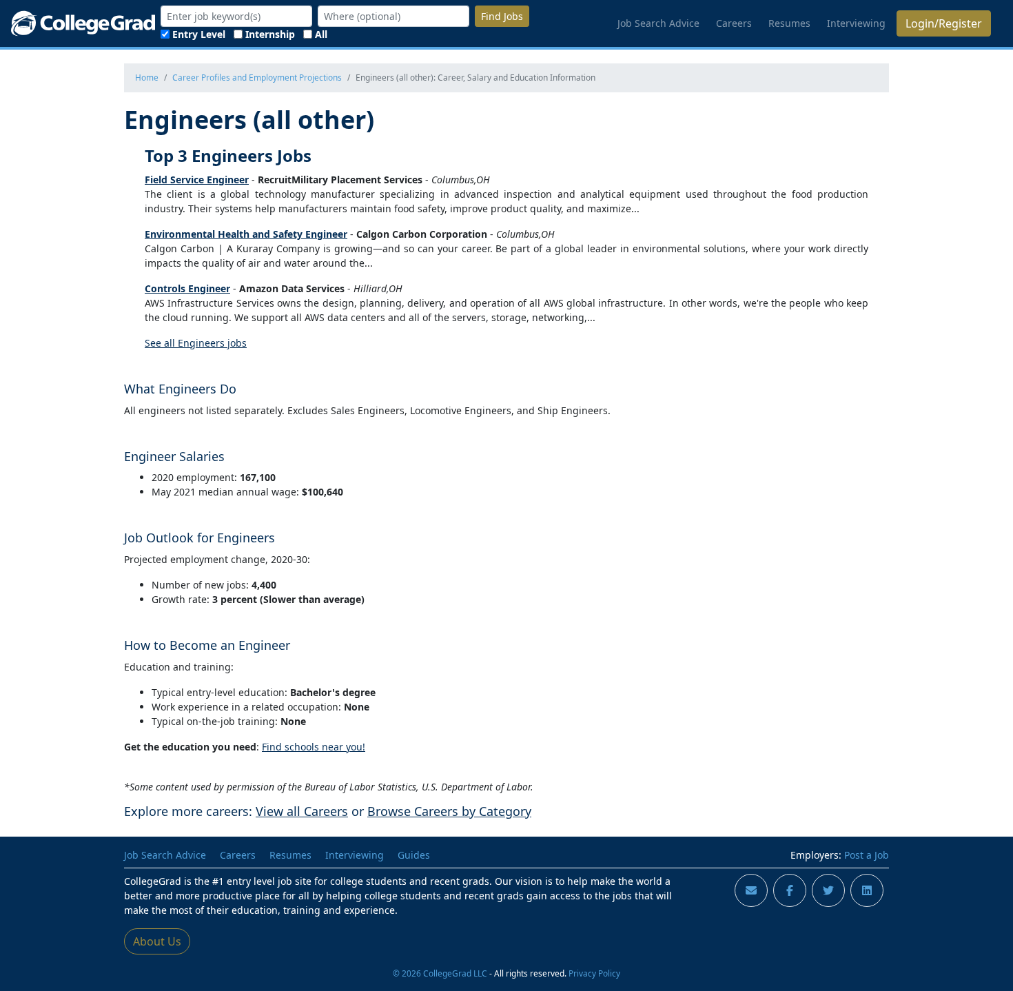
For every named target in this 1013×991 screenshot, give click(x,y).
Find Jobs (502, 16)
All (321, 34)
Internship (270, 34)
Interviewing (856, 23)
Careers (734, 23)
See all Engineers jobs (196, 342)
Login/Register (943, 23)
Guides (414, 854)
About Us (157, 941)
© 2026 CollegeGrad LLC (440, 973)
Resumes (789, 23)
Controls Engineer (187, 288)
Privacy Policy (594, 973)
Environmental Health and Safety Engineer (246, 234)
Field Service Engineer (197, 179)
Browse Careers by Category (449, 811)
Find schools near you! (313, 746)
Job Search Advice (658, 23)
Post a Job (866, 854)
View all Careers (302, 811)
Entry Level (198, 34)
